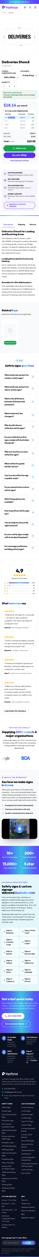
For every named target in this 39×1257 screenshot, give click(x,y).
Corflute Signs (26, 1118)
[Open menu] (35, 7)
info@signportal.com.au (13, 1092)
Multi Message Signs (9, 1146)
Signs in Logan (28, 942)
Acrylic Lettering (27, 1107)
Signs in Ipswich (9, 952)
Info (23, 1196)
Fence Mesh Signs (27, 1141)
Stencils (11, 12)
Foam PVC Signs (27, 1121)
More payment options (19, 160)
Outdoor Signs (26, 1125)
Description (8, 224)
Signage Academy (28, 1218)
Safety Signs (7, 1104)
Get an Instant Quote (14, 1024)
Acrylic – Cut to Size (9, 1200)
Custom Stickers (27, 1170)
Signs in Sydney (9, 961)
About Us (24, 1200)
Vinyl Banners (26, 1154)
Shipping (21, 224)
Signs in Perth (9, 971)
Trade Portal (25, 1204)
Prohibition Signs (8, 1159)
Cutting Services (9, 1196)
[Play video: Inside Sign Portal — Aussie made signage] (19, 829)
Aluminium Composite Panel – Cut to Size (8, 1218)
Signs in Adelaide (28, 971)
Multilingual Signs (8, 1149)
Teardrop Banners (27, 1150)
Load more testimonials (15, 711)
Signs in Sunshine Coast (9, 942)
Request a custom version (17, 205)
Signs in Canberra (10, 980)
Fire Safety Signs (8, 1121)
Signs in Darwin (28, 980)
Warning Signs (7, 1185)
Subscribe (27, 1243)
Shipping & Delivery (28, 1207)
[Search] (30, 7)
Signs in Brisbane (9, 931)
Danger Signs (6, 1111)
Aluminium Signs (27, 1114)
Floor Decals (25, 1173)
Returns (33, 224)
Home (4, 12)
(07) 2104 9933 (14, 1016)
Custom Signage (28, 1104)
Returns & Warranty (28, 1211)
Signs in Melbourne (29, 961)
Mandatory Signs (8, 1143)
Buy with (16, 155)
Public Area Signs (8, 1163)
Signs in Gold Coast (30, 931)
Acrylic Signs (26, 1111)
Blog (22, 1214)
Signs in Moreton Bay (30, 952)
